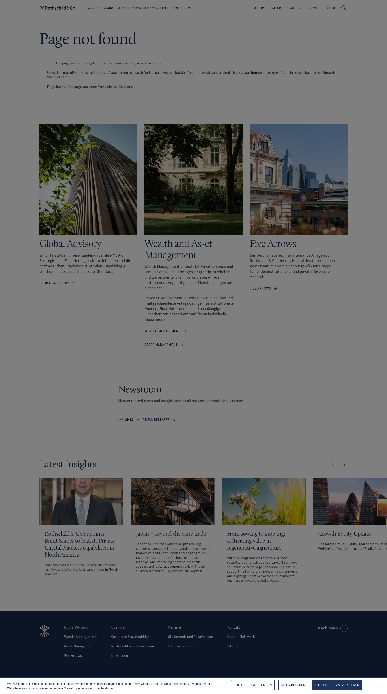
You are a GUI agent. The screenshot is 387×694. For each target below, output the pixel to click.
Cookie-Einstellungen (253, 685)
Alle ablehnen (293, 685)
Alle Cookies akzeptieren (336, 685)
